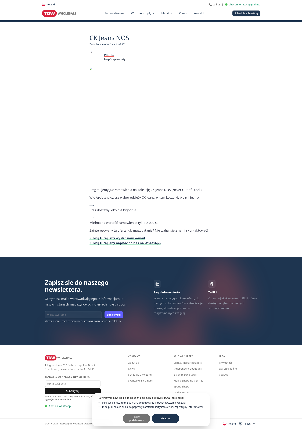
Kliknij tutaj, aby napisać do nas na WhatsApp (125, 243)
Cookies (223, 374)
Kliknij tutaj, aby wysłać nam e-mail (117, 238)
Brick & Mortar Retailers (188, 362)
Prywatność (225, 362)
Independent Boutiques (188, 368)
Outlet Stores (181, 392)
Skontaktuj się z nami (140, 380)
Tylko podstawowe (136, 418)
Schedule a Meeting (246, 13)
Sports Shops (181, 386)
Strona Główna (114, 13)
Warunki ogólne (228, 368)
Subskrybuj (114, 314)
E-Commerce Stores (185, 374)
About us (133, 362)
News (131, 368)
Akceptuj (165, 418)
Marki (165, 13)
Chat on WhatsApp (60, 406)
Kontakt (198, 13)
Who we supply (141, 13)
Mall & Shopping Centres (188, 380)
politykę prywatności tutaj (169, 397)
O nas (183, 13)
